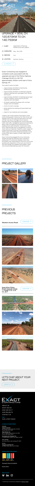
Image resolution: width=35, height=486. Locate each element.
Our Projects (7, 412)
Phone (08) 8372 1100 (7, 430)
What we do (7, 407)
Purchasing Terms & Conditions (9, 463)
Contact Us (6, 414)
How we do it (7, 410)
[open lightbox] (9, 175)
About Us (5, 405)
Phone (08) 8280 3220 (7, 434)
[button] (31, 5)
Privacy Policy (5, 466)
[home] (11, 5)
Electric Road (25, 481)
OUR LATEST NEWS (8, 419)
